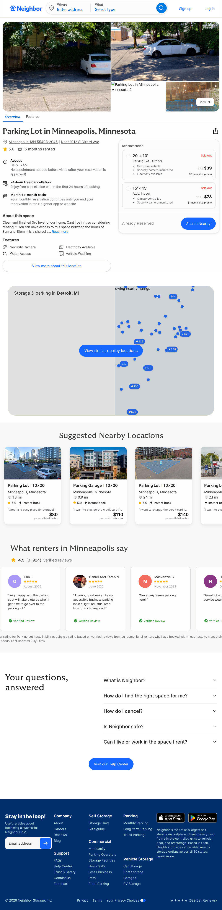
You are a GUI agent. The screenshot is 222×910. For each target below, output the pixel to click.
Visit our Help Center (111, 764)
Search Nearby (198, 223)
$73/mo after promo (200, 174)
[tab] (13, 116)
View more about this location (57, 266)
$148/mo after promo (200, 202)
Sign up (185, 8)
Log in (209, 8)
